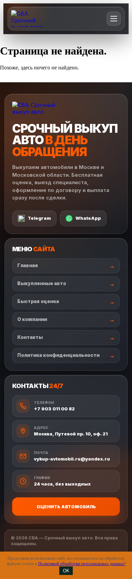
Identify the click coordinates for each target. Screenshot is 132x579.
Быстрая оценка (38, 301)
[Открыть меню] (114, 19)
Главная (27, 265)
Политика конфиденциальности (58, 355)
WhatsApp (88, 218)
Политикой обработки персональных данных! (82, 563)
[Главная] (37, 108)
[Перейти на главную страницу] (31, 18)
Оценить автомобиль (66, 506)
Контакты (30, 337)
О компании (32, 319)
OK (66, 570)
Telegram (39, 218)
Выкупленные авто (41, 283)
